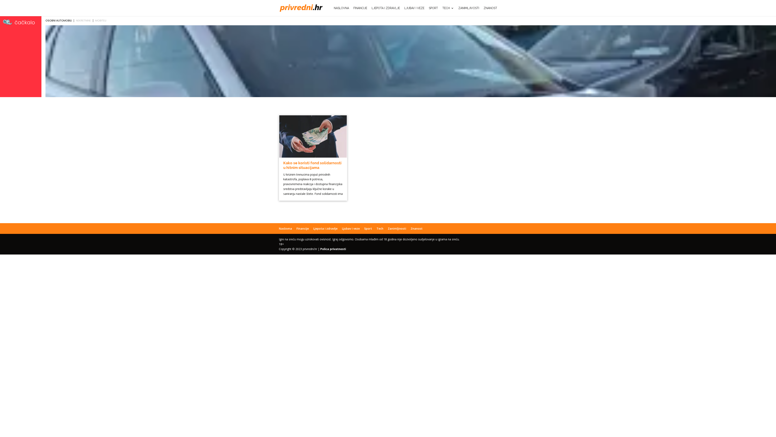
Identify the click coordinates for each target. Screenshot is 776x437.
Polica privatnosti (333, 249)
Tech (446, 8)
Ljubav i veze (414, 8)
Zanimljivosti (468, 8)
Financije (360, 8)
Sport (433, 8)
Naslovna (341, 8)
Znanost (490, 8)
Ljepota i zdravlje (386, 8)
